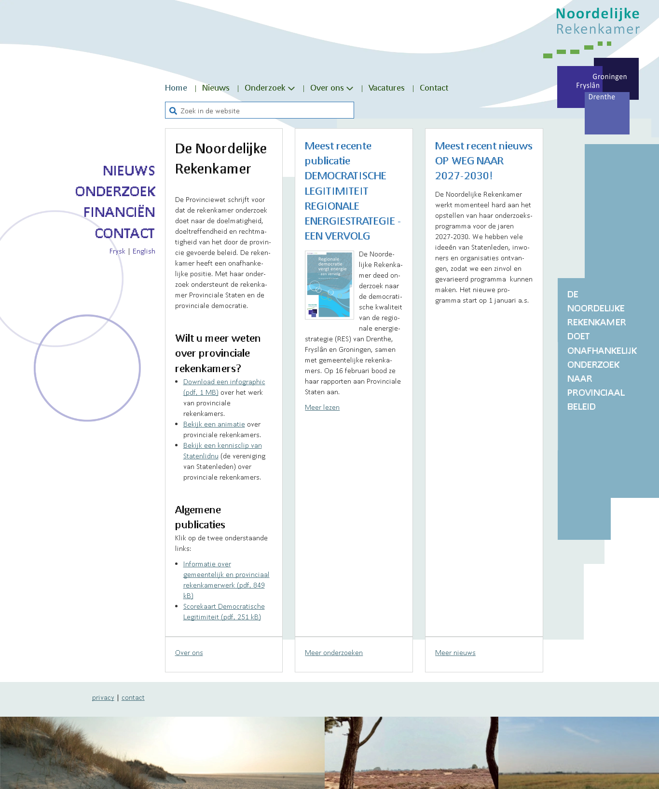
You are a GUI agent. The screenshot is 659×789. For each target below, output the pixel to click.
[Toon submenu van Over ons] (350, 87)
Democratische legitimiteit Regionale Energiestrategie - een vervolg (353, 205)
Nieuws (129, 170)
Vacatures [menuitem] (387, 87)
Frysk (117, 250)
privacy (103, 697)
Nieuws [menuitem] (216, 87)
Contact (125, 233)
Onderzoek (115, 191)
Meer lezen (322, 406)
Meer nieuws (455, 652)
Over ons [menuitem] (327, 87)
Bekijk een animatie (214, 423)
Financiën (119, 211)
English (144, 250)
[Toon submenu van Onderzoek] (291, 87)
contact (133, 697)
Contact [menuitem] (434, 87)
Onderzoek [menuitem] (265, 87)
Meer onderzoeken (334, 652)
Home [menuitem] (176, 87)
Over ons (189, 652)
